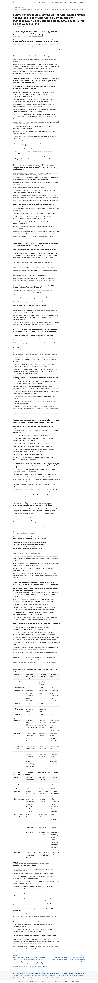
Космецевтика (63, 2)
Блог (14, 973)
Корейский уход (51, 977)
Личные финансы (17, 977)
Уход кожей (37, 2)
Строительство (60, 977)
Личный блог (21, 7)
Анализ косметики (73, 2)
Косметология (55, 2)
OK (77, 981)
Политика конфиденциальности (76, 973)
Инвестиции (26, 977)
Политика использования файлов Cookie (57, 973)
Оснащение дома (45, 2)
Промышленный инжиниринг (38, 977)
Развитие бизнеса (80, 975)
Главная (15, 7)
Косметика (82, 2)
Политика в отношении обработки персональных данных (31, 973)
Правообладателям (17, 975)
